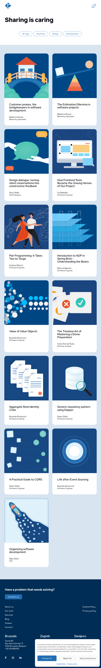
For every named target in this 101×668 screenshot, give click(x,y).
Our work (9, 611)
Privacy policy (72, 664)
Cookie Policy (61, 664)
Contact (9, 627)
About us (9, 606)
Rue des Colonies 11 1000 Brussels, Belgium (15, 644)
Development (72, 33)
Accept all (47, 658)
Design (55, 33)
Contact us (13, 597)
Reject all (67, 658)
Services (9, 615)
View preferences (88, 658)
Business (41, 33)
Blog (7, 619)
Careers (8, 623)
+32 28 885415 (12, 648)
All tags (25, 33)
